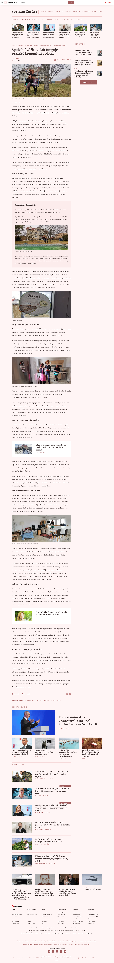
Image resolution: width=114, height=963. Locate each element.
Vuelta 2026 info (30, 912)
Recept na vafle (61, 921)
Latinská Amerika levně (78, 921)
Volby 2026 (14, 912)
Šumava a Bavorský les (78, 916)
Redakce (49, 941)
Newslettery (65, 944)
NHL (43, 923)
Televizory (74, 933)
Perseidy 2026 (59, 928)
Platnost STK (91, 923)
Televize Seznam (38, 944)
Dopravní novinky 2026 (93, 916)
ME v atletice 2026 (46, 919)
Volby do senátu (15, 921)
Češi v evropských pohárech (76, 928)
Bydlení (53, 700)
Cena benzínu (66, 928)
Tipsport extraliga (46, 916)
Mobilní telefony (38, 933)
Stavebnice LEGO (47, 933)
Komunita (46, 700)
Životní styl (39, 700)
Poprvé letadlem (76, 914)
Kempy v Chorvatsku (77, 912)
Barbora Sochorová (47, 863)
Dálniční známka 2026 (93, 914)
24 (70, 59)
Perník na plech (61, 923)
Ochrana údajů (61, 941)
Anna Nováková (45, 812)
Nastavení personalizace (84, 944)
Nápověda (37, 941)
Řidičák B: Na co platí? (93, 919)
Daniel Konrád (45, 829)
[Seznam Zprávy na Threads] (61, 951)
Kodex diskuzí (57, 944)
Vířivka (83, 930)
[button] (18, 27)
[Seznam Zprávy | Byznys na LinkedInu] (65, 951)
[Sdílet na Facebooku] (67, 694)
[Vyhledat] (71, 2)
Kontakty (43, 941)
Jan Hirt (28, 916)
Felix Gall (29, 921)
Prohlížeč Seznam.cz (28, 944)
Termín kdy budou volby (17, 919)
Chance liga (44, 912)
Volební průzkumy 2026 (17, 914)
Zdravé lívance (61, 916)
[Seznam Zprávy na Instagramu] (57, 951)
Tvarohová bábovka (62, 919)
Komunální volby (15, 923)
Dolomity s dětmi (76, 923)
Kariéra (32, 941)
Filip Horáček (44, 844)
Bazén (37, 930)
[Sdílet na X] (70, 694)
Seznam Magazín (29, 700)
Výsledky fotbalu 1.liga (47, 914)
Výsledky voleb (15, 916)
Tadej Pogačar (30, 919)
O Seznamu (26, 941)
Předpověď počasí (51, 928)
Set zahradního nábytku (70, 930)
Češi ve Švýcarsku (77, 919)
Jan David (15, 58)
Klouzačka (61, 930)
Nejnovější (79, 44)
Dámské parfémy (55, 933)
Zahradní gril (78, 930)
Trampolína (50, 930)
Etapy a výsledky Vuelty (32, 914)
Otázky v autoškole (92, 921)
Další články (88, 82)
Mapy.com (44, 928)
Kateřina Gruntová (46, 779)
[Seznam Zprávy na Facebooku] (49, 951)
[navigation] (2, 2)
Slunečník (56, 930)
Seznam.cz (108, 2)
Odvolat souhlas (73, 944)
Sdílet (64, 59)
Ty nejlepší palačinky (62, 912)
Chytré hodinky (80, 933)
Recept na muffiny (61, 914)
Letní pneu (62, 933)
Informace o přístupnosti (72, 941)
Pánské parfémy (88, 933)
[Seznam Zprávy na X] (53, 951)
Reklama (54, 941)
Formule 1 (44, 921)
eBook (58, 59)
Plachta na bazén (43, 930)
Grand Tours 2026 (31, 923)
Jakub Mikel (44, 796)
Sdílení (59, 700)
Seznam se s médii (48, 944)
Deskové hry (68, 933)
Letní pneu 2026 (91, 912)
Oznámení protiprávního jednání (87, 941)
